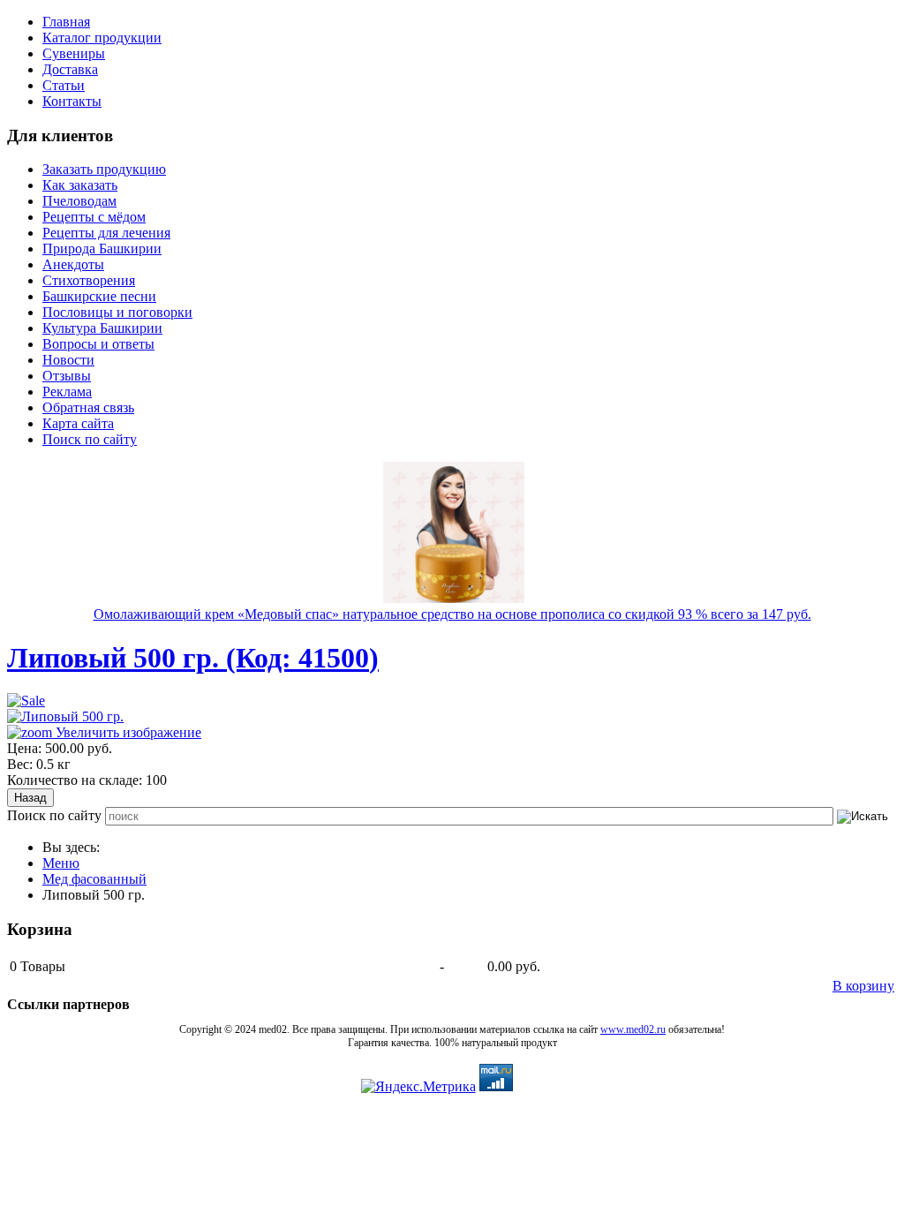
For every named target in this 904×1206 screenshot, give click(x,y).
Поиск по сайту (54, 815)
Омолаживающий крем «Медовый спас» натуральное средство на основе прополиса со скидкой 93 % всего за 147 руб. (452, 614)
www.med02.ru (633, 1029)
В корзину (863, 985)
